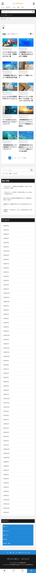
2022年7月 (6, 369)
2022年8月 (6, 365)
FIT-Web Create (14, 564)
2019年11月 (6, 504)
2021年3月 (6, 436)
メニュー (22, 571)
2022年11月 (6, 352)
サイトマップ (25, 559)
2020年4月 (6, 483)
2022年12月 (6, 348)
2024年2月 (6, 327)
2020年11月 (6, 453)
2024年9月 (6, 306)
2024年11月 (6, 297)
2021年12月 (6, 398)
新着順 (4, 34)
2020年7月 (6, 470)
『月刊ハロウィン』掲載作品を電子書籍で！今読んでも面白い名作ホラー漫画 (17, 187)
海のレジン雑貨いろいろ (26, 76)
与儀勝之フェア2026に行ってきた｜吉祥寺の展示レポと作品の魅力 (17, 210)
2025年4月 (6, 276)
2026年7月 (6, 230)
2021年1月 (6, 445)
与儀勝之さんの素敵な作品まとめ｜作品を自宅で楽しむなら (17, 204)
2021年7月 (6, 419)
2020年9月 (6, 461)
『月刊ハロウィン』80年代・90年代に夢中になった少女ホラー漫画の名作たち (17, 193)
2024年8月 (6, 310)
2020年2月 (6, 491)
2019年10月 (6, 508)
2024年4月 (6, 322)
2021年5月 (6, 428)
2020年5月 (6, 478)
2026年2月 (6, 246)
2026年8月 (6, 225)
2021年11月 (6, 402)
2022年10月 (6, 356)
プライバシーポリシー (13, 559)
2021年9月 (6, 411)
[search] (33, 11)
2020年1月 (6, 495)
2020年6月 (6, 474)
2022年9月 (6, 360)
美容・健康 (7, 543)
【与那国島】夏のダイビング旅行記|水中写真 (10, 76)
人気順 (8, 34)
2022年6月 (6, 373)
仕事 (18, 7)
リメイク (10, 15)
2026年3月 (6, 242)
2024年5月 (6, 318)
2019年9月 (6, 512)
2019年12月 (6, 499)
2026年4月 (6, 238)
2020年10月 (6, 457)
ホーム (3, 7)
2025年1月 (6, 289)
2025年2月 (6, 284)
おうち (22, 7)
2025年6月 (6, 268)
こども (13, 7)
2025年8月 (6, 259)
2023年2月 (6, 339)
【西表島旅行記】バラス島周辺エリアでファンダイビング (10, 147)
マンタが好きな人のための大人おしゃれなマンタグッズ (10, 122)
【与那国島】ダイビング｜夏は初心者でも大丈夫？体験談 (26, 54)
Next (24, 158)
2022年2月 (6, 390)
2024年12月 (6, 293)
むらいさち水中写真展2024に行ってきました (10, 97)
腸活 (6, 15)
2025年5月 (6, 272)
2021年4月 (6, 432)
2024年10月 (6, 301)
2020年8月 (6, 466)
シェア (13, 571)
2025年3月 (6, 280)
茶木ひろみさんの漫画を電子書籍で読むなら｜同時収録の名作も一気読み (17, 198)
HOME (4, 19)
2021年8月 (6, 415)
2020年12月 (6, 449)
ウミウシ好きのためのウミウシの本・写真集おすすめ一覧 (10, 54)
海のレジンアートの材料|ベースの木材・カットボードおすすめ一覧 (26, 99)
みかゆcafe (23, 562)
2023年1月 (6, 343)
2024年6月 (6, 314)
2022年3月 (6, 386)
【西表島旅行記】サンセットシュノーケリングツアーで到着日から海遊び (26, 123)
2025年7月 (6, 263)
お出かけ (8, 7)
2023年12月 (6, 335)
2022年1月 (6, 394)
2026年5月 (6, 234)
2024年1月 (6, 331)
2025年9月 (6, 255)
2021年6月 (6, 424)
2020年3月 (6, 487)
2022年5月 (6, 377)
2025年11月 (6, 251)
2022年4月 (6, 381)
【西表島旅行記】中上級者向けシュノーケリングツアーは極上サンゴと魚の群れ (26, 148)
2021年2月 (6, 440)
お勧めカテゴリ (14, 34)
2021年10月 (6, 407)
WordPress (30, 564)
